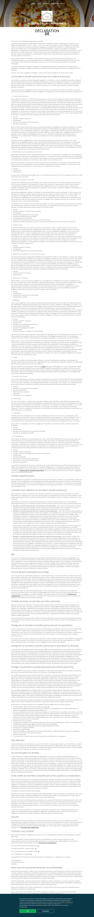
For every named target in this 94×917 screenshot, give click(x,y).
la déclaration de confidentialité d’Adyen (31, 470)
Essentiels (46, 911)
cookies (43, 366)
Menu (33, 3)
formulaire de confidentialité (30, 827)
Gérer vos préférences (66, 903)
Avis (39, 3)
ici (33, 724)
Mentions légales (58, 3)
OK (28, 911)
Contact (46, 3)
